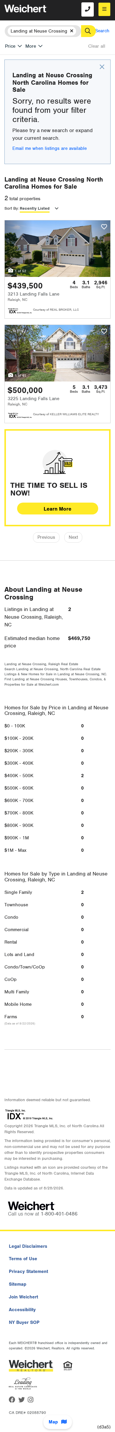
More (30, 46)
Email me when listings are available (49, 148)
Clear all (96, 46)
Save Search (96, 31)
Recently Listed (35, 208)
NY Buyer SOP (24, 1322)
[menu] (104, 9)
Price (10, 46)
